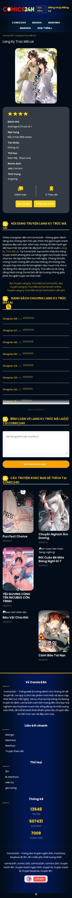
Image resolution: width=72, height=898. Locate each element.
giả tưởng (11, 788)
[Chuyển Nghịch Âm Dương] (54, 510)
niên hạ (9, 782)
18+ (7, 771)
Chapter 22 (12, 389)
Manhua (25, 28)
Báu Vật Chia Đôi (15, 617)
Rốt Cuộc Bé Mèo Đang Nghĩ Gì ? (51, 559)
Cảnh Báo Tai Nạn (52, 655)
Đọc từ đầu (23, 203)
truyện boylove (31, 871)
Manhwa (54, 22)
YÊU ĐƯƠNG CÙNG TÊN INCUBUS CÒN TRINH (16, 597)
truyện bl (48, 867)
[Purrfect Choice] (18, 511)
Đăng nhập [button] (55, 7)
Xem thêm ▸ (44, 28)
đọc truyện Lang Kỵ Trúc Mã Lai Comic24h (33, 283)
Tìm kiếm (39, 9)
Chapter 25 (12, 354)
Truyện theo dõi (14, 751)
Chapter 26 (12, 342)
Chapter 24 (12, 366)
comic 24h (23, 863)
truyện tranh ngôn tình (28, 867)
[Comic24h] (18, 9)
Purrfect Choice (15, 536)
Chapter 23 (12, 377)
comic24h (10, 863)
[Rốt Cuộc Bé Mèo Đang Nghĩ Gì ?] (54, 550)
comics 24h (52, 863)
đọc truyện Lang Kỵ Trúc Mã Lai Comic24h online (36, 285)
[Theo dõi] (51, 189)
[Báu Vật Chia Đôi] (14, 612)
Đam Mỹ (12, 158)
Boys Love (25, 158)
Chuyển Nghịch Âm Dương (53, 536)
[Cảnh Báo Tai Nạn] (54, 631)
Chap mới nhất (44, 203)
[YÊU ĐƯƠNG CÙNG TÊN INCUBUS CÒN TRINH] (18, 568)
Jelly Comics (15, 168)
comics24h (37, 863)
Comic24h (19, 22)
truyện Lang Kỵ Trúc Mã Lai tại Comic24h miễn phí (36, 290)
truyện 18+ (46, 871)
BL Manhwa (12, 777)
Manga (37, 22)
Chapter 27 (12, 330)
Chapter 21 (11, 401)
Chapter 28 (12, 318)
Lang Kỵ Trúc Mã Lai (26, 35)
